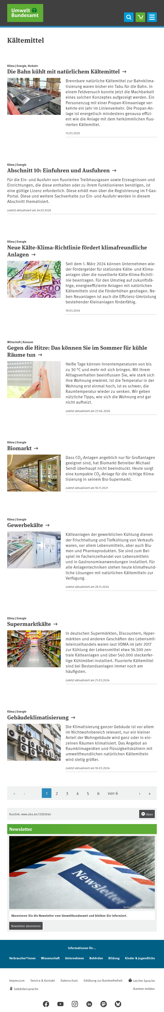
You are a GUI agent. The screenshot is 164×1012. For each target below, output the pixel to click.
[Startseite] (25, 13)
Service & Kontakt (42, 980)
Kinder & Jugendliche (140, 958)
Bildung (114, 958)
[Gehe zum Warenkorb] (140, 17)
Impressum (17, 980)
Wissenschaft (50, 958)
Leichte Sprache (144, 980)
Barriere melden (144, 988)
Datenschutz (69, 980)
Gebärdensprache (26, 988)
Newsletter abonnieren (26, 926)
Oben (149, 814)
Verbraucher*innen (22, 958)
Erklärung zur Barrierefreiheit (103, 980)
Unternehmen (74, 958)
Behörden (96, 958)
